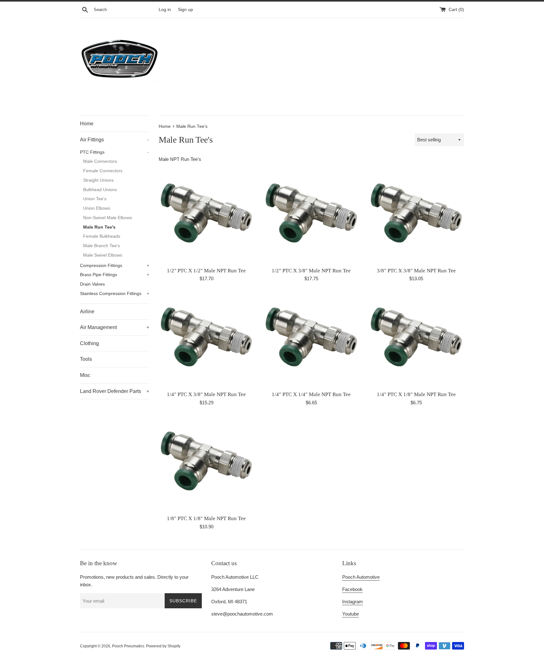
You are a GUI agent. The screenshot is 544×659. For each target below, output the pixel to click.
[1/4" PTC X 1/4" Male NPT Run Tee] (311, 339)
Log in (165, 9)
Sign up (185, 9)
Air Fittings (114, 139)
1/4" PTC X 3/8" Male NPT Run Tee (206, 394)
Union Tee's (94, 198)
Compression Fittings (114, 265)
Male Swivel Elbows (102, 255)
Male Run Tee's (99, 227)
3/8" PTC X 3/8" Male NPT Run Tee (416, 271)
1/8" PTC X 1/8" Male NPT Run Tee (206, 518)
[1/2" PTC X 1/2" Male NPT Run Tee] (206, 215)
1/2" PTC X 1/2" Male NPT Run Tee (206, 271)
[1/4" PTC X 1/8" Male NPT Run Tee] (416, 339)
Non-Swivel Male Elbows (107, 217)
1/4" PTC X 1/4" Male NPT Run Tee (311, 394)
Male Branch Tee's (101, 245)
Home (87, 123)
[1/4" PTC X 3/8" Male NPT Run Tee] (206, 339)
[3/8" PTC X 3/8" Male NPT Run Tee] (416, 215)
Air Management (114, 327)
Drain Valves (92, 284)
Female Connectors (102, 170)
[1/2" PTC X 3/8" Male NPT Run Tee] (311, 215)
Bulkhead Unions (100, 189)
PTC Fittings (114, 152)
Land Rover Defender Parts (114, 391)
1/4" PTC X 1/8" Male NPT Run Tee (416, 394)
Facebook (352, 589)
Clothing (89, 343)
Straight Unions (98, 180)
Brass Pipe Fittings (114, 274)
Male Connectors (100, 161)
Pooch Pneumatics (128, 646)
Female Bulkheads (101, 236)
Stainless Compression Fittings (114, 293)
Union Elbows (96, 208)
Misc (85, 375)
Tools (86, 359)
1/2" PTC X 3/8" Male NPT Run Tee (311, 271)
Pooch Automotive (361, 577)
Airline (87, 311)
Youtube (350, 613)
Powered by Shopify (163, 646)
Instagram (352, 601)
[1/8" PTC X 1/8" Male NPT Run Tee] (206, 463)
